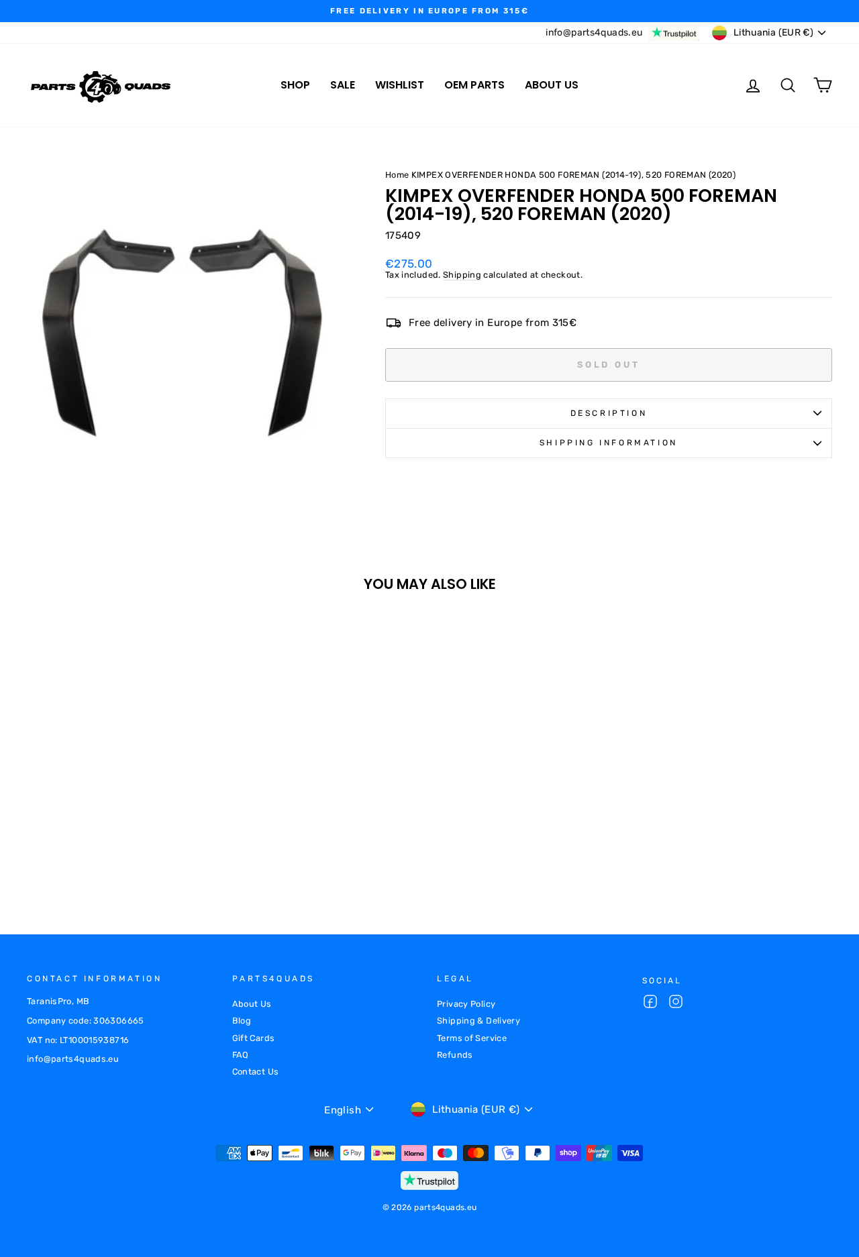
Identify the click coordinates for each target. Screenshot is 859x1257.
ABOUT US (551, 85)
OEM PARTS (474, 85)
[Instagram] (676, 1002)
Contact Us (255, 1072)
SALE (342, 85)
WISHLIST (399, 85)
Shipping (462, 275)
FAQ (240, 1055)
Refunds (455, 1055)
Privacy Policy (466, 1004)
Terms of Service (472, 1038)
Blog (242, 1021)
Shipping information (609, 442)
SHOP (295, 85)
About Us (252, 1004)
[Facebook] (650, 1002)
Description (609, 413)
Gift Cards (253, 1038)
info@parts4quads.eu (594, 32)
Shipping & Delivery (478, 1021)
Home (397, 175)
